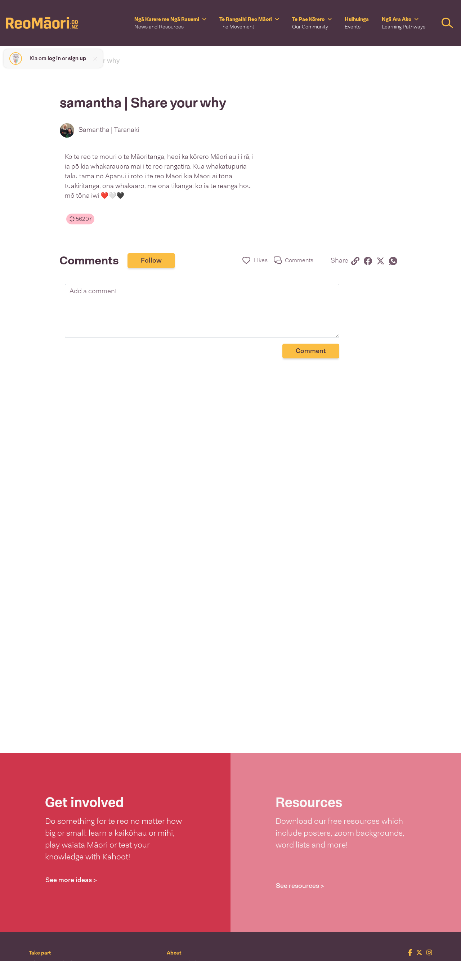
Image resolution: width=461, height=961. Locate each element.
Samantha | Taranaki (109, 129)
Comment (311, 351)
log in (54, 58)
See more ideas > (71, 880)
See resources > (300, 885)
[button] (170, 23)
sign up (77, 58)
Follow (151, 260)
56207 (83, 219)
